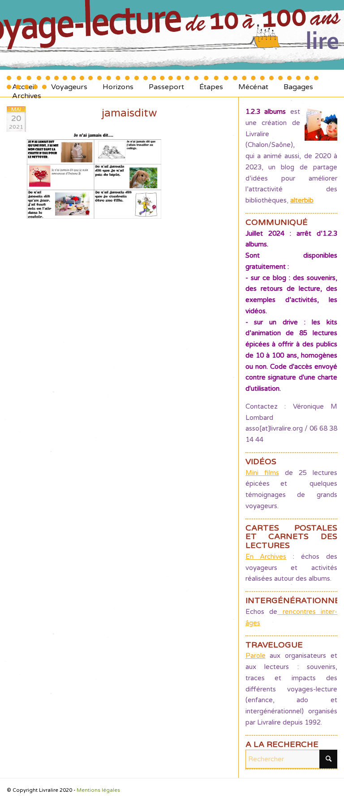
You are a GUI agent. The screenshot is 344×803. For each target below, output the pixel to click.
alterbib (302, 200)
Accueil (24, 83)
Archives (26, 92)
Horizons (118, 83)
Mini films (262, 473)
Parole (255, 656)
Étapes (211, 83)
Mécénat (253, 83)
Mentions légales (98, 790)
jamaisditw (129, 113)
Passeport (166, 83)
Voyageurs (69, 83)
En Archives (266, 557)
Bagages (298, 83)
